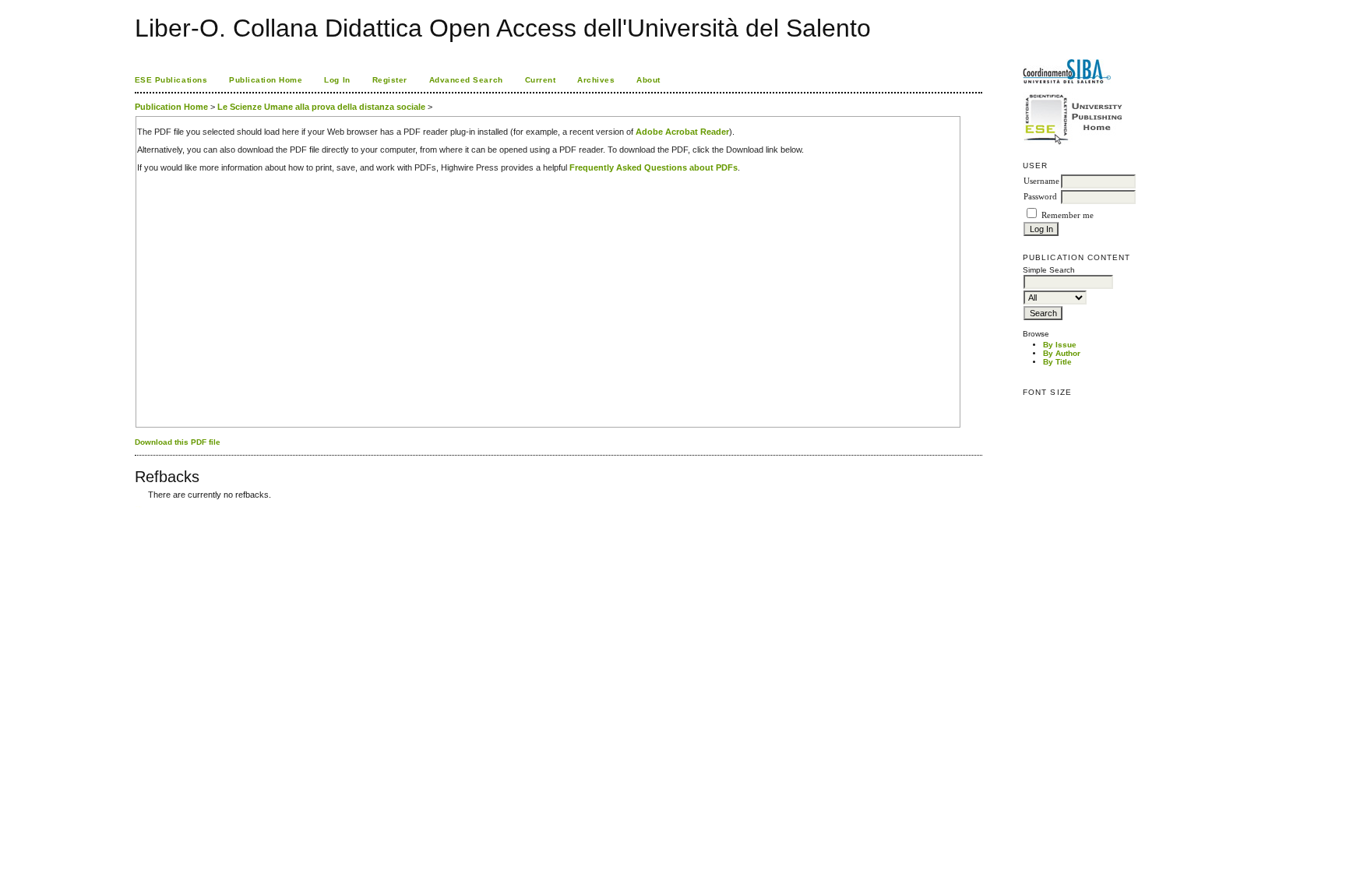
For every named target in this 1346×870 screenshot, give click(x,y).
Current (540, 80)
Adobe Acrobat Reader (682, 131)
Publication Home (265, 80)
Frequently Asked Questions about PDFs (653, 167)
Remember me (1067, 215)
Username (1041, 181)
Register (389, 80)
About (648, 80)
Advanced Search (466, 80)
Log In (337, 80)
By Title (1057, 362)
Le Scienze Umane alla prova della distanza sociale (321, 106)
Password (1040, 196)
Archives (596, 80)
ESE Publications (171, 80)
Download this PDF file (177, 442)
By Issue (1059, 344)
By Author (1061, 353)
